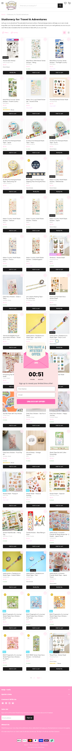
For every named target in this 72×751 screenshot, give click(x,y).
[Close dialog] (57, 341)
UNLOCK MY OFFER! (36, 401)
